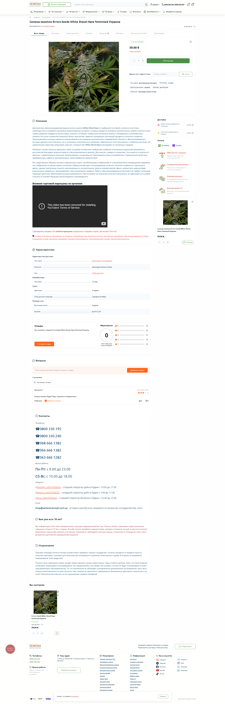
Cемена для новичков (107, 684)
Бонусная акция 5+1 (175, 188)
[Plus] (143, 61)
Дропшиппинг (134, 667)
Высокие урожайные (58, 239)
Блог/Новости (152, 12)
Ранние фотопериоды (120, 239)
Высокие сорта (105, 681)
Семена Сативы (105, 673)
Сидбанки (37, 17)
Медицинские (92, 12)
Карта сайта (134, 687)
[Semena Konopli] (70, 646)
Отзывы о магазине (136, 662)
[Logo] (35, 4)
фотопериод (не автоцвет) (102, 261)
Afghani (102, 676)
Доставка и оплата (136, 670)
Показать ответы (53, 401)
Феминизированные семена (109, 665)
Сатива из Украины (43, 236)
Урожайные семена (106, 662)
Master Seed (104, 679)
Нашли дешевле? (135, 51)
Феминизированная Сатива (136, 236)
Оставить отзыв (44, 344)
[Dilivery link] (192, 125)
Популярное (39, 12)
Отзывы (123, 12)
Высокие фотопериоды (78, 239)
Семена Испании (105, 687)
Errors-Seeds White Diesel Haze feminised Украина (43, 617)
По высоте (73, 12)
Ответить (38, 401)
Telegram (184, 659)
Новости (133, 679)
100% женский (97, 273)
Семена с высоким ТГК (107, 659)
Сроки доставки (135, 684)
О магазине (134, 673)
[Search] (146, 4)
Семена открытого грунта (108, 667)
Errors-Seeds (46, 17)
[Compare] (58, 595)
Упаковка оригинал (174, 176)
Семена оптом (135, 665)
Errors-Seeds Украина (48, 26)
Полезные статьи (136, 681)
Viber (182, 663)
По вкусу (108, 12)
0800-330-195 (35, 659)
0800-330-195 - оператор (176, 153)
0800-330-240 (35, 662)
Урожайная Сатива (40, 239)
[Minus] (134, 61)
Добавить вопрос (137, 370)
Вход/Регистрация (174, 12)
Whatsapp (184, 667)
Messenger (184, 670)
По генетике (57, 12)
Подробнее (75, 696)
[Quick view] (58, 592)
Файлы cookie (134, 676)
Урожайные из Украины (62, 236)
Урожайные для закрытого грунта (88, 236)
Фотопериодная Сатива (99, 239)
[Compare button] (191, 42)
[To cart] (57, 633)
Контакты (137, 12)
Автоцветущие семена (107, 670)
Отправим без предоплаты (177, 164)
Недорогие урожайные (113, 236)
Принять (163, 696)
